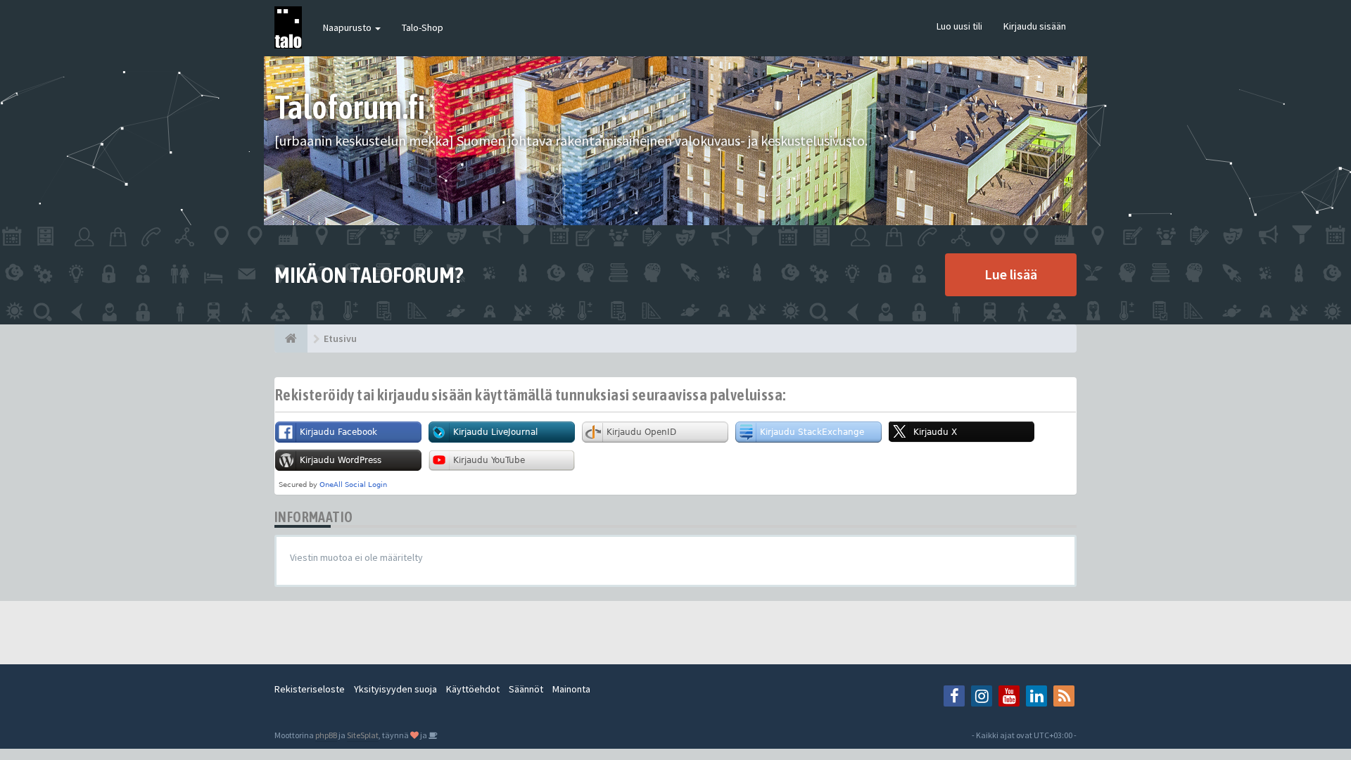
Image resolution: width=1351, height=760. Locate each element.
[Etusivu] (290, 338)
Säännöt (526, 689)
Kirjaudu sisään (1034, 26)
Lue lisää (1010, 274)
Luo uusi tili (959, 26)
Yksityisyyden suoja (395, 689)
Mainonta (571, 689)
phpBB (326, 735)
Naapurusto (348, 27)
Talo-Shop (422, 27)
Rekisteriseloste (309, 689)
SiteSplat (363, 735)
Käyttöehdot (473, 689)
